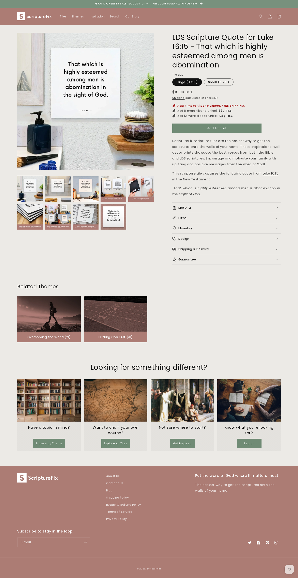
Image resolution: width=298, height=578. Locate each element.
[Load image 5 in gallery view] (141, 189)
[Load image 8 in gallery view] (86, 217)
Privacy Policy (116, 519)
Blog (109, 490)
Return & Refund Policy (123, 505)
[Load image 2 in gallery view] (58, 189)
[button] (278, 16)
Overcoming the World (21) (49, 337)
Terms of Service (119, 512)
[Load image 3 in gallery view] (86, 189)
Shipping (178, 98)
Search (249, 443)
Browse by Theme (49, 443)
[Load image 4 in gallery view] (113, 189)
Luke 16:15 (270, 173)
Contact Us (114, 483)
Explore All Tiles (115, 443)
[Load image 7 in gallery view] (58, 217)
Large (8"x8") (187, 82)
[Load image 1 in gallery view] (30, 189)
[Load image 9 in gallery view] (113, 217)
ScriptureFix (154, 568)
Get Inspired (182, 443)
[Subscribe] (85, 542)
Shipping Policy (117, 498)
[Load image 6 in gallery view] (30, 217)
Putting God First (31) (116, 337)
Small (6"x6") (218, 82)
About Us (113, 476)
